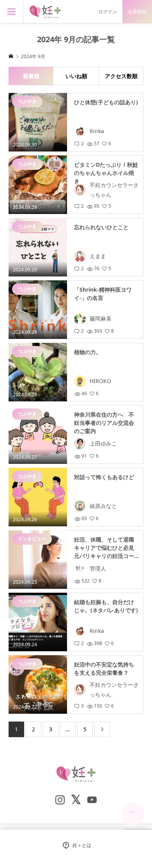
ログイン (107, 11)
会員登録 (137, 11)
